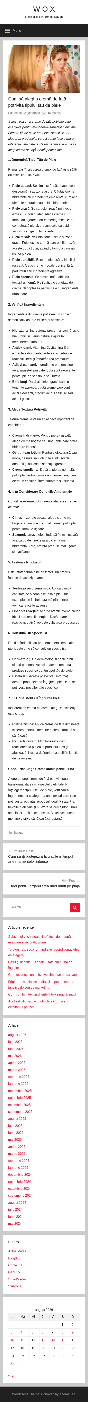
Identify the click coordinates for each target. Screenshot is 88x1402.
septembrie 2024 (20, 1195)
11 (22, 1340)
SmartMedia (17, 1279)
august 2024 (17, 1202)
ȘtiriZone (14, 1286)
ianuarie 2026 (18, 1083)
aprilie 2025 (16, 1146)
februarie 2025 (18, 1160)
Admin (56, 112)
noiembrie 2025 (19, 1097)
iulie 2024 (15, 1209)
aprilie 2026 (16, 1062)
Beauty (18, 832)
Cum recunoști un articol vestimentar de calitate (42, 974)
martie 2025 (16, 1153)
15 (63, 1340)
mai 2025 (15, 1139)
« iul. (11, 1375)
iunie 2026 (16, 1049)
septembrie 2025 (20, 1111)
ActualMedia (17, 1251)
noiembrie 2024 (19, 1181)
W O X (44, 9)
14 (53, 1340)
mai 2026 (15, 1056)
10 (12, 1340)
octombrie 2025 (19, 1105)
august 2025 (17, 1118)
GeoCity (14, 1272)
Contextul (15, 1265)
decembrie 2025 (20, 1091)
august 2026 (17, 1035)
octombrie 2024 (19, 1188)
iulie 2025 (15, 1125)
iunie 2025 (16, 1132)
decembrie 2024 (20, 1174)
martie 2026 (16, 1070)
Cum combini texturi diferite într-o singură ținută (42, 994)
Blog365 (14, 1258)
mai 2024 (15, 1223)
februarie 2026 (18, 1076)
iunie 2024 (16, 1216)
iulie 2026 (15, 1042)
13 (43, 1340)
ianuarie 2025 (18, 1167)
